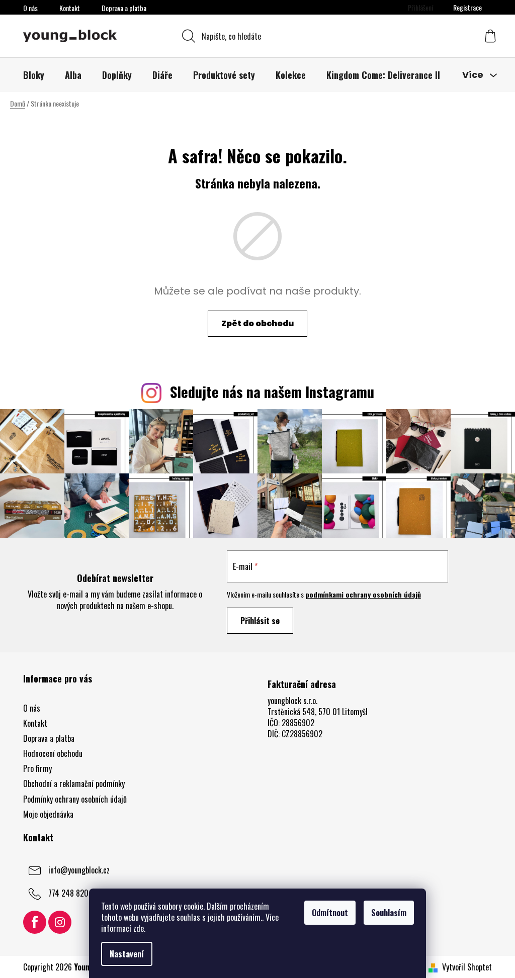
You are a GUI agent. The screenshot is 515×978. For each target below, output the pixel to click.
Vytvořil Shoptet (467, 966)
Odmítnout (330, 913)
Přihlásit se (260, 621)
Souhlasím (388, 913)
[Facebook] (34, 922)
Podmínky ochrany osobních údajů (75, 799)
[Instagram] (59, 922)
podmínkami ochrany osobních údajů (363, 594)
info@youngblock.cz (79, 869)
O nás (30, 8)
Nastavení (127, 954)
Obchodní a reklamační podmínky (74, 783)
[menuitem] (33, 75)
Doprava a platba (124, 8)
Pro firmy (37, 768)
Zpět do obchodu (257, 323)
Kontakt (69, 8)
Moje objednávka (48, 814)
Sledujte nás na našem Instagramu (272, 391)
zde (138, 928)
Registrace (467, 7)
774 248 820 (68, 893)
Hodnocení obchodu (52, 753)
